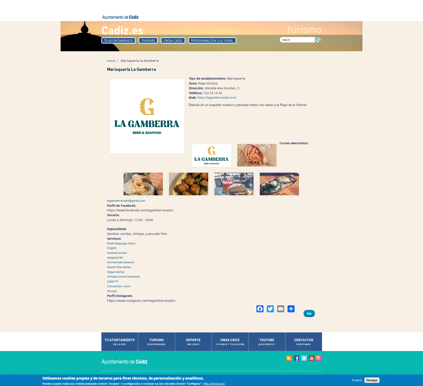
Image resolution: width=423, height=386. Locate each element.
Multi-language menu (121, 243)
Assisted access (117, 253)
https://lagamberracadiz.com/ (217, 97)
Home (111, 61)
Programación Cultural (212, 40)
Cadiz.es (122, 30)
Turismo (148, 40)
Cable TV (112, 281)
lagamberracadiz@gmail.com (126, 201)
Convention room (118, 286)
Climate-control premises (123, 276)
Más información (214, 383)
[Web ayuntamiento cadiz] (128, 361)
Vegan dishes (115, 272)
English (112, 248)
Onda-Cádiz (173, 40)
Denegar (372, 380)
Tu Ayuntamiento (118, 40)
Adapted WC (115, 258)
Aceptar (357, 380)
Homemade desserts (120, 262)
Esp (309, 313)
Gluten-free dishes (119, 267)
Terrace (112, 291)
